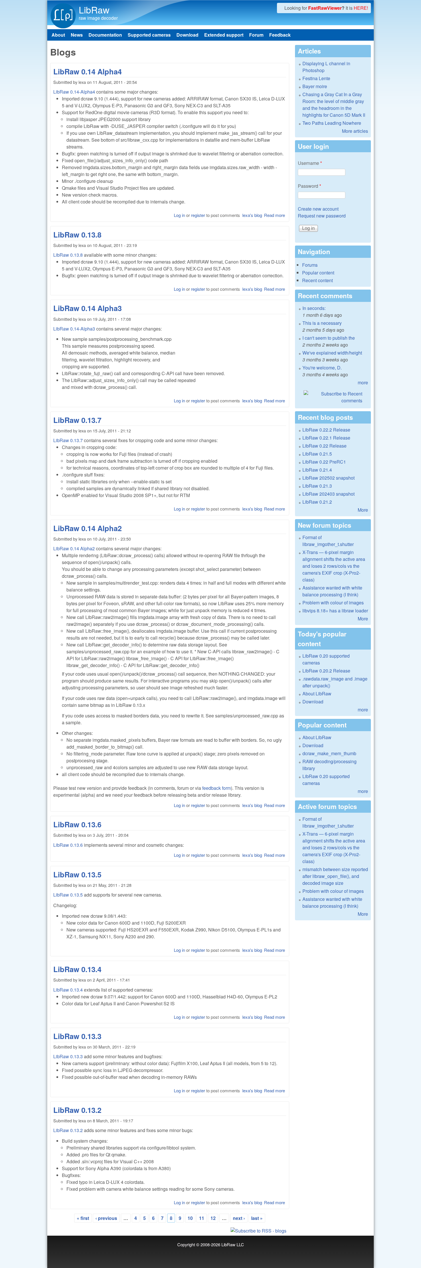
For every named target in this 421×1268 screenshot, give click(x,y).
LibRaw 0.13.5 (77, 874)
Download (187, 34)
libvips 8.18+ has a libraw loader (335, 610)
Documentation (105, 34)
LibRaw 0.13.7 (77, 420)
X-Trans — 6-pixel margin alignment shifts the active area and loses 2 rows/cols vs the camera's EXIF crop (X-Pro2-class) (333, 566)
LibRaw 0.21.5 (317, 453)
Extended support (223, 34)
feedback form (216, 788)
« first (83, 1218)
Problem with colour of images (333, 602)
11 (201, 1218)
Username (310, 163)
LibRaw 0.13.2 (77, 1110)
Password (309, 186)
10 (190, 1218)
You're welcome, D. (322, 367)
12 (213, 1218)
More (363, 510)
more (363, 382)
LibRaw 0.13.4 (77, 969)
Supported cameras (149, 34)
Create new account (318, 208)
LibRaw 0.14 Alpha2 (87, 528)
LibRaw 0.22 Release (324, 445)
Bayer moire (314, 86)
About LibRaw (316, 693)
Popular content (318, 272)
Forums (310, 265)
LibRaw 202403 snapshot (328, 493)
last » (257, 1218)
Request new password (322, 215)
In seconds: (314, 308)
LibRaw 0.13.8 (77, 234)
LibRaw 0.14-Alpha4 (74, 91)
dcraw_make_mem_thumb (329, 753)
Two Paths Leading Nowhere (331, 123)
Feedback (280, 34)
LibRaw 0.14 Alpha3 (87, 308)
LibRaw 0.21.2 (317, 502)
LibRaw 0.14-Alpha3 (74, 328)
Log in (179, 215)
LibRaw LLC (232, 1244)
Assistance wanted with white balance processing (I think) (332, 591)
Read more (274, 215)
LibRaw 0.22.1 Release (326, 437)
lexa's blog (252, 215)
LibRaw (94, 9)
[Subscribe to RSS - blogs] (169, 1230)
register (198, 215)
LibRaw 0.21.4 (317, 469)
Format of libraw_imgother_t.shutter (328, 540)
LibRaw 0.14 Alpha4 (87, 71)
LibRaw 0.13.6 (77, 824)
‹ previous (106, 1218)
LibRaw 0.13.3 (77, 1036)
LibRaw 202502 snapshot (328, 477)
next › (239, 1218)
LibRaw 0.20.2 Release (326, 670)
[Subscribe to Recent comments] (333, 397)
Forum (256, 34)
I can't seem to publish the (328, 338)
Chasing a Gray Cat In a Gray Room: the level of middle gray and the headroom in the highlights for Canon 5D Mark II (333, 104)
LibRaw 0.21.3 (317, 485)
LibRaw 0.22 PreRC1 (324, 461)
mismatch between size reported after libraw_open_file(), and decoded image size (335, 876)
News (77, 34)
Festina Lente (316, 78)
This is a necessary (322, 323)
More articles (355, 131)
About (58, 34)
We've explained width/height (332, 352)
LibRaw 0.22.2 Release (326, 429)
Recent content (317, 280)
